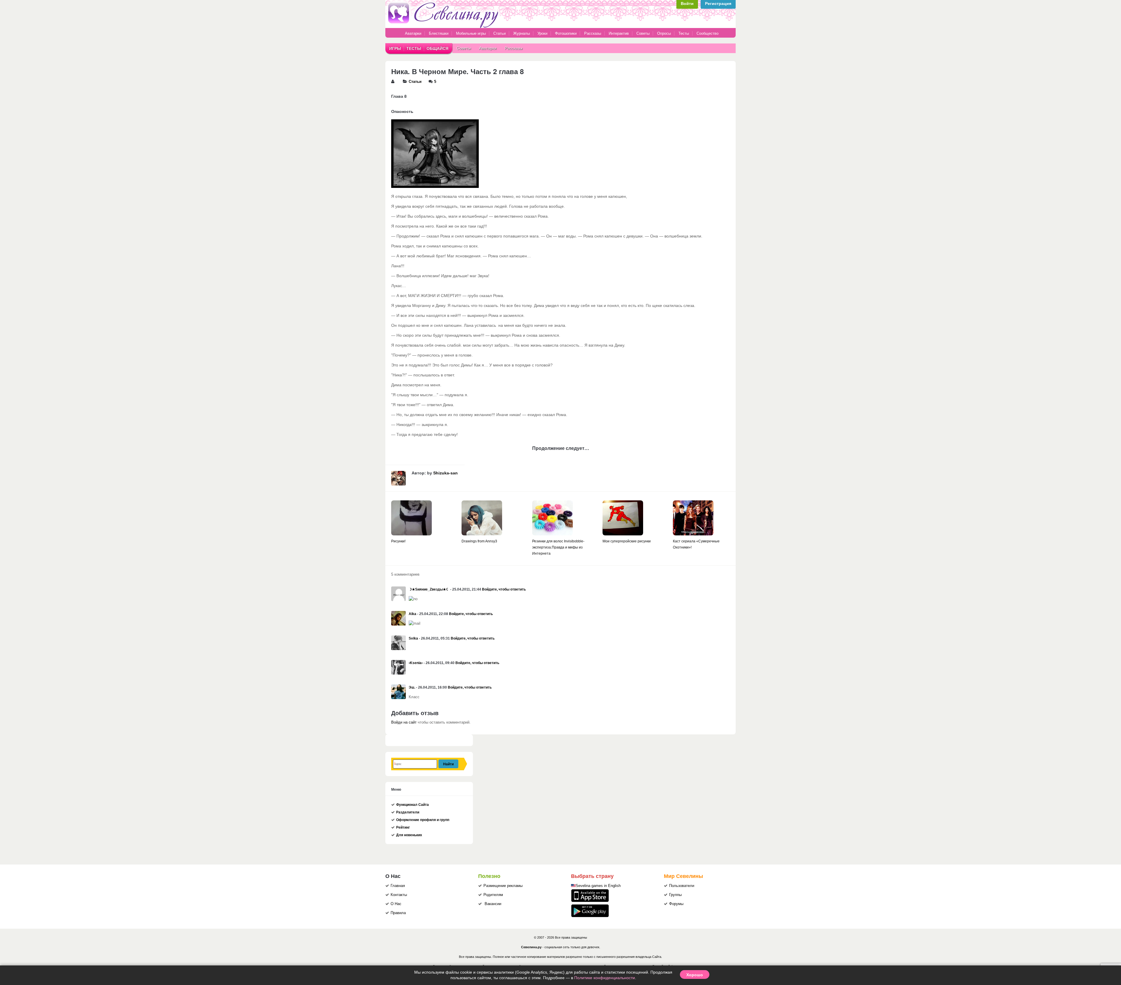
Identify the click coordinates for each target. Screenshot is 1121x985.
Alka (412, 614)
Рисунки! (398, 541)
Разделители (407, 812)
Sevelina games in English (598, 886)
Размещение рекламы (503, 886)
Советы (643, 33)
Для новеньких (409, 835)
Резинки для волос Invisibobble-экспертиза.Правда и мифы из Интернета (558, 547)
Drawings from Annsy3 (479, 541)
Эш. (412, 687)
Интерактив (619, 33)
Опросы (664, 33)
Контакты (399, 895)
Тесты (683, 33)
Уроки (542, 33)
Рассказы (593, 33)
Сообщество (707, 33)
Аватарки (413, 33)
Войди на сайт (404, 722)
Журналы (521, 33)
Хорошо (694, 974)
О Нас (396, 904)
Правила (398, 913)
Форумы (676, 904)
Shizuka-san (445, 473)
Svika (413, 638)
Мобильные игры (471, 33)
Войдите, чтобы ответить (504, 589)
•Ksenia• (416, 663)
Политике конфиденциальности (604, 977)
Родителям (493, 895)
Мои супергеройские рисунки (627, 541)
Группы (675, 895)
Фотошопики (566, 33)
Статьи (499, 33)
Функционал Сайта (412, 805)
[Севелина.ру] (444, 27)
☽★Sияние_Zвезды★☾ (429, 589)
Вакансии (493, 904)
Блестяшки (438, 33)
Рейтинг (403, 827)
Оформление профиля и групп (422, 820)
